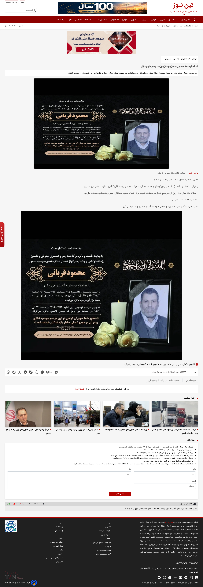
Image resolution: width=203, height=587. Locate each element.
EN (22, 2)
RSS (109, 538)
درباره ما (108, 523)
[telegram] (25, 372)
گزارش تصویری (58, 546)
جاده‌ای (171, 19)
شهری (133, 19)
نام (194, 469)
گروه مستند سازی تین (103, 554)
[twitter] (19, 372)
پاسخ (21, 503)
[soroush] (36, 372)
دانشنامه (88, 19)
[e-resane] (11, 526)
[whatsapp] (8, 372)
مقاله (61, 534)
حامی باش (59, 561)
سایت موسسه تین (104, 550)
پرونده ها (59, 526)
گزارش (61, 538)
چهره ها (167, 25)
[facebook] (14, 372)
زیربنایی (184, 19)
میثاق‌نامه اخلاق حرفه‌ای (102, 542)
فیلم (61, 550)
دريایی (145, 19)
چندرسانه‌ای (59, 530)
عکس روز (60, 554)
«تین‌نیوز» (169, 522)
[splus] (164, 577)
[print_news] (56, 372)
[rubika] (42, 372)
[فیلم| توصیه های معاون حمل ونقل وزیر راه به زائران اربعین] (28, 414)
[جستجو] (34, 10)
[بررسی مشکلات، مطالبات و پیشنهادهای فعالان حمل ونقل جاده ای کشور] (175, 414)
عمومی (113, 19)
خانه (196, 25)
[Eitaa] (175, 577)
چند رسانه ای (74, 19)
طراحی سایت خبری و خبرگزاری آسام (18, 582)
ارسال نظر (120, 493)
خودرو (125, 19)
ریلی (161, 19)
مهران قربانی (191, 380)
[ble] (31, 372)
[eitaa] (49, 372)
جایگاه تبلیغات (105, 530)
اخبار (158, 25)
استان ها (101, 19)
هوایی (153, 19)
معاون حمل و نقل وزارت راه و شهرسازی (164, 380)
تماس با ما (107, 526)
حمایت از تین (106, 535)
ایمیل (193, 481)
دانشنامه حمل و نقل (182, 25)
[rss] (196, 577)
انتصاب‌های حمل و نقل (54, 557)
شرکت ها (62, 19)
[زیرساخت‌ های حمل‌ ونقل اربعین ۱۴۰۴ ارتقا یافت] (126, 414)
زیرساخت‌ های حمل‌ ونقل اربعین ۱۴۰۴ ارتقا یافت (126, 429)
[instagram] (191, 577)
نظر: (129, 469)
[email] (180, 577)
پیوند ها (108, 546)
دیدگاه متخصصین (56, 542)
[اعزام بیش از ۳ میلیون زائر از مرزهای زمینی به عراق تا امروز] (77, 414)
